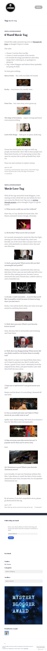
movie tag (7, 171)
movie (15, 507)
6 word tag (7, 170)
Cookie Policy (26, 648)
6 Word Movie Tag (15, 35)
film (5, 507)
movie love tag (21, 507)
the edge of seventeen (27, 171)
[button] (23, 605)
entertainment (15, 170)
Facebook (7, 553)
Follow (11, 537)
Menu (38, 7)
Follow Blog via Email (11, 520)
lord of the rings (34, 170)
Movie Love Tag (14, 188)
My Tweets (7, 564)
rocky (19, 171)
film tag (10, 507)
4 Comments (8, 173)
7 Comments (38, 507)
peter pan (14, 171)
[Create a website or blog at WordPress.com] (4, 643)
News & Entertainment (12, 31)
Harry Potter (24, 170)
